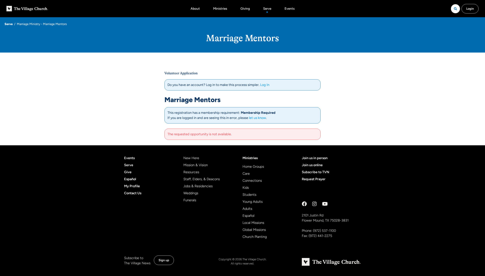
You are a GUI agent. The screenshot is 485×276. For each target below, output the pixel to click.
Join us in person (315, 158)
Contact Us (132, 193)
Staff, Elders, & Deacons (201, 179)
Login (470, 8)
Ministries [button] (220, 8)
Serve (267, 8)
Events (290, 8)
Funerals (189, 200)
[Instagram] (314, 204)
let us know (257, 118)
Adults (247, 209)
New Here (191, 158)
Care (246, 173)
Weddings (190, 193)
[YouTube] (325, 204)
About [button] (195, 8)
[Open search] (455, 8)
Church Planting (254, 237)
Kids (245, 188)
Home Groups (253, 166)
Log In (264, 85)
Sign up (164, 260)
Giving (245, 8)
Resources (191, 172)
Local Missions (253, 223)
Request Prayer (313, 179)
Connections (252, 180)
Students (249, 195)
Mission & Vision (195, 165)
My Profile (132, 186)
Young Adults (252, 202)
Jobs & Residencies (198, 186)
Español (130, 179)
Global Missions (254, 230)
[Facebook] (304, 204)
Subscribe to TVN (315, 172)
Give (127, 172)
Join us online (312, 165)
